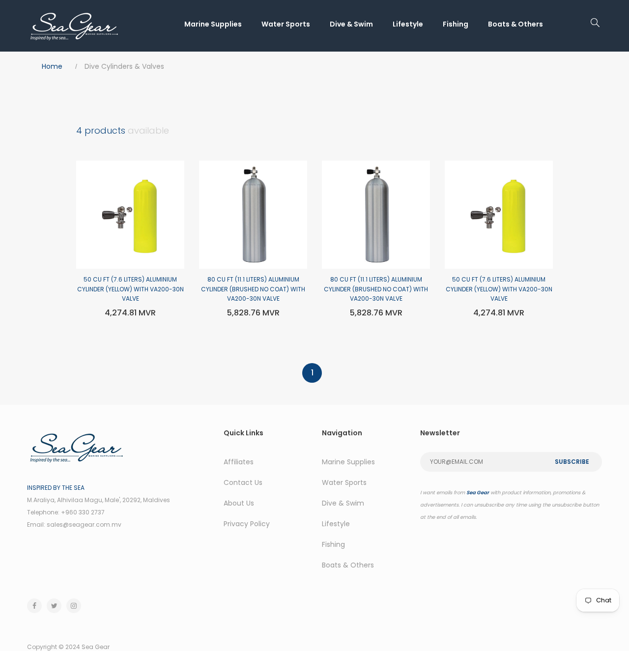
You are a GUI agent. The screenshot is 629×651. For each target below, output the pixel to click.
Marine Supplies (213, 24)
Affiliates (239, 462)
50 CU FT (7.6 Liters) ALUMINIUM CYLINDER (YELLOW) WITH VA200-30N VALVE (130, 289)
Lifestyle (408, 24)
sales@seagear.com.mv (84, 524)
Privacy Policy (247, 524)
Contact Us (243, 482)
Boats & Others (515, 24)
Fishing (455, 24)
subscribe (572, 461)
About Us (239, 503)
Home (52, 66)
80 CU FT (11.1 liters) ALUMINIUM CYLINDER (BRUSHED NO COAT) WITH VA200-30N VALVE (253, 289)
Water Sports (285, 24)
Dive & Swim (351, 24)
